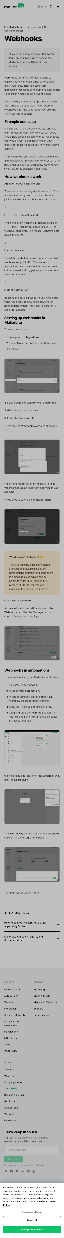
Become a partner (14, 1095)
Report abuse (41, 1015)
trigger (24, 700)
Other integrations (14, 30)
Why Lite (9, 1076)
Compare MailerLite (15, 1015)
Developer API (12, 1031)
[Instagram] (28, 1171)
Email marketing (12, 989)
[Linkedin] (22, 1171)
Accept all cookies (32, 1229)
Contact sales (12, 1107)
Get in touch (11, 1101)
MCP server (10, 1038)
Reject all (32, 1220)
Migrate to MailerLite (45, 1002)
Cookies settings (32, 1211)
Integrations (11, 1008)
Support (38, 1008)
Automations (11, 996)
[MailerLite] (14, 5)
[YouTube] (17, 1171)
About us (9, 1069)
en (42, 6)
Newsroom (10, 1120)
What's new (10, 1050)
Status (7, 1044)
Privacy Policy (37, 1165)
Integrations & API (37, 27)
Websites (9, 1002)
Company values (13, 1082)
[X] (11, 1171)
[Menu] (57, 6)
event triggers (38, 483)
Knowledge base (43, 989)
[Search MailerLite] (51, 6)
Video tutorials (42, 996)
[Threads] (33, 1171)
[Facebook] (5, 1171)
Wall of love (10, 1114)
